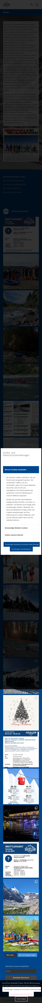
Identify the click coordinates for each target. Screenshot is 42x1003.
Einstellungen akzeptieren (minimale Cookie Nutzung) (22, 544)
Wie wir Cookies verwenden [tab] (15, 470)
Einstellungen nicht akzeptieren (21, 549)
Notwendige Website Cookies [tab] (16, 528)
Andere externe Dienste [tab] (14, 535)
